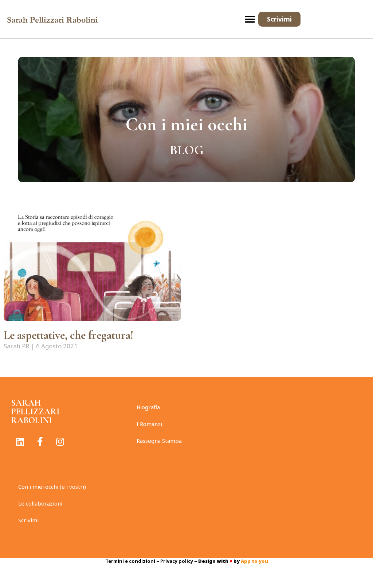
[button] (250, 19)
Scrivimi (28, 520)
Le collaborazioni (40, 503)
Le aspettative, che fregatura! (68, 335)
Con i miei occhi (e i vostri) (52, 486)
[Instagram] (60, 441)
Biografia (148, 407)
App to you (254, 561)
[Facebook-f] (40, 441)
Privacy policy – (179, 561)
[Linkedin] (20, 441)
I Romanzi (149, 423)
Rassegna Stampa (159, 440)
